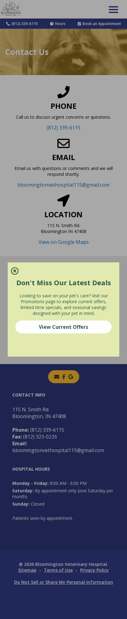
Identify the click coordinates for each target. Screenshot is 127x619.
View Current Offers (63, 327)
